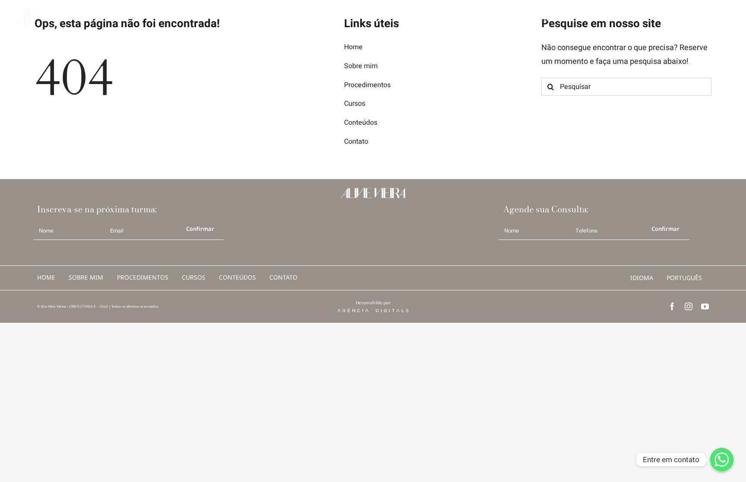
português (684, 278)
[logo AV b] (27, 12)
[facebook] (672, 306)
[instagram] (688, 306)
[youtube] (705, 306)
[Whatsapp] (721, 459)
